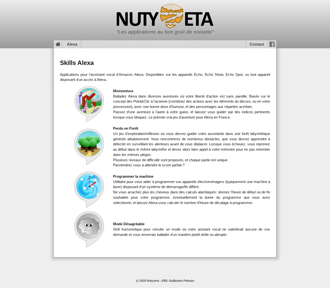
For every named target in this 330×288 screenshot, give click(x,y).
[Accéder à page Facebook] (272, 44)
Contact (257, 44)
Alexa (72, 44)
